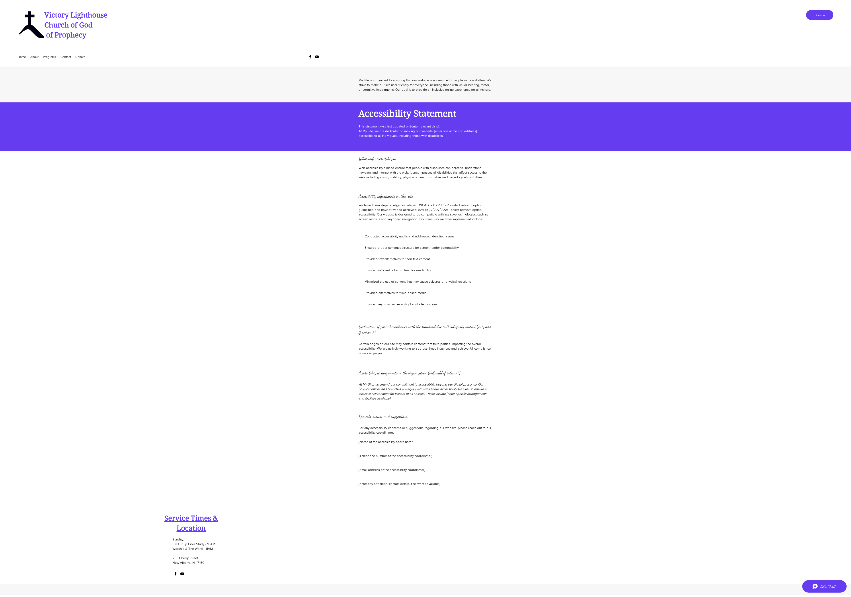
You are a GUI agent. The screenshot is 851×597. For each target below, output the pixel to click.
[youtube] (317, 57)
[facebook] (310, 57)
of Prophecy (65, 35)
